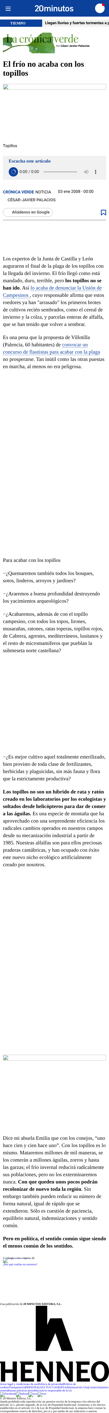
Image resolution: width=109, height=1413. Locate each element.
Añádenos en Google (31, 212)
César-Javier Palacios (32, 200)
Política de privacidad (50, 1384)
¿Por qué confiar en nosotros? (20, 1264)
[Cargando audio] (13, 172)
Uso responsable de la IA (57, 1390)
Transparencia (17, 1387)
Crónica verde (18, 192)
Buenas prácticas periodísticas (25, 1390)
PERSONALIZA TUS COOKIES (45, 1387)
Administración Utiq (77, 1387)
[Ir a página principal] (54, 8)
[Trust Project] (16, 1258)
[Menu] (8, 8)
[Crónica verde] (54, 43)
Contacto (93, 1387)
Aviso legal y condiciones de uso (19, 1384)
